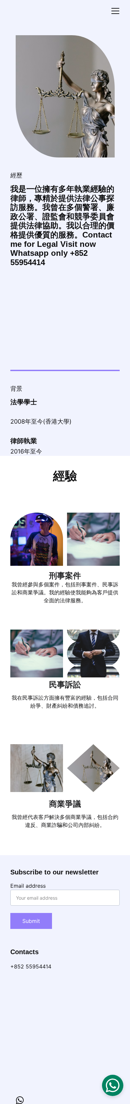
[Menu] (115, 11)
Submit (31, 921)
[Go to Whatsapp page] (20, 1100)
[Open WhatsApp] (112, 1085)
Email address (28, 885)
